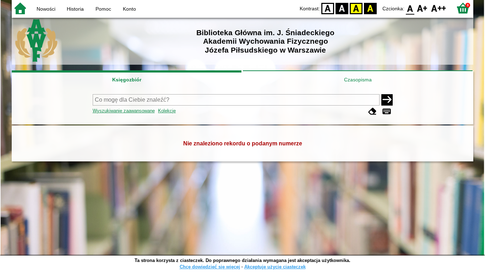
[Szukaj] (387, 100)
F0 (410, 8)
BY (370, 8)
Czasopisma (358, 79)
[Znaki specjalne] (386, 111)
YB (356, 8)
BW (342, 8)
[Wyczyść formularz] (372, 111)
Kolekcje (167, 110)
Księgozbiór (126, 79)
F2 (438, 8)
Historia (75, 9)
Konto (129, 9)
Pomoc (103, 9)
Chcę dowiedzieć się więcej (210, 266)
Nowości (46, 9)
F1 (422, 8)
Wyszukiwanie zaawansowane (124, 110)
